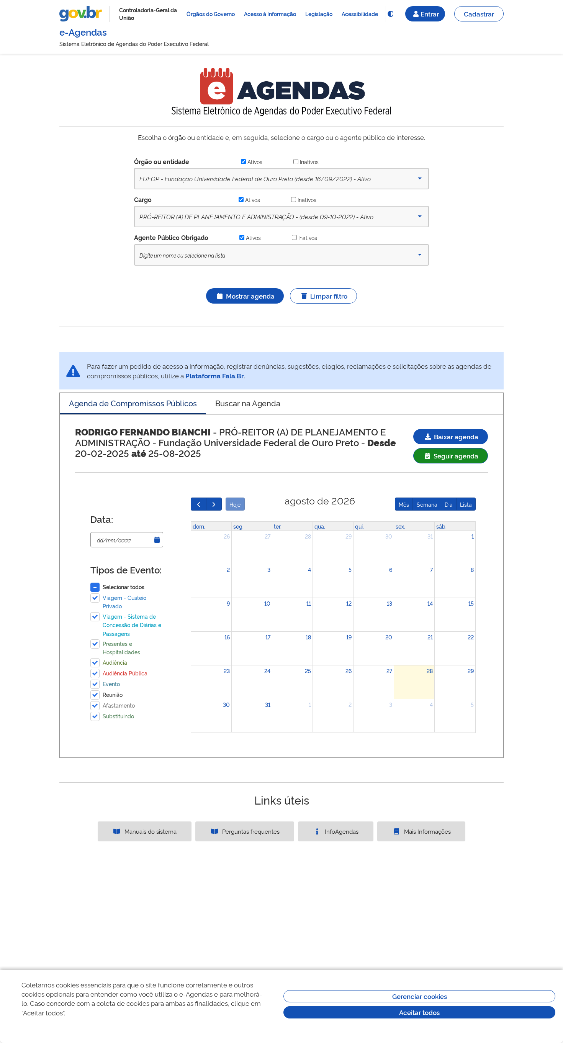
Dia (449, 504)
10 (267, 603)
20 (388, 637)
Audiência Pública (125, 673)
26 (227, 536)
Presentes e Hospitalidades (121, 647)
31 (430, 536)
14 (430, 603)
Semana (427, 504)
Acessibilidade (360, 13)
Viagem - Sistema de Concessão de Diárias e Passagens (132, 625)
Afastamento (119, 705)
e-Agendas (83, 31)
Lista (466, 504)
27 (267, 536)
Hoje (235, 504)
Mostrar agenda (250, 295)
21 (430, 637)
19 (349, 637)
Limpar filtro (328, 295)
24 (267, 670)
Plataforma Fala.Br (214, 375)
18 (308, 637)
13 (389, 603)
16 (227, 637)
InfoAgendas (340, 831)
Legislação (318, 13)
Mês (404, 504)
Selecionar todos (123, 586)
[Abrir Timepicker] (157, 540)
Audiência (115, 662)
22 (471, 637)
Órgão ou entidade (161, 161)
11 (308, 603)
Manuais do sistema (150, 831)
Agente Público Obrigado (171, 237)
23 (227, 670)
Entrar (430, 13)
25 (308, 670)
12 (349, 603)
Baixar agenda (455, 436)
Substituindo (118, 715)
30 (388, 536)
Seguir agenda (455, 455)
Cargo (143, 199)
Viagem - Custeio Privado (124, 601)
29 (348, 536)
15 (471, 603)
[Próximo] (214, 504)
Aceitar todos (419, 1012)
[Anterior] (198, 504)
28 (308, 536)
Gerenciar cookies (419, 996)
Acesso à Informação (270, 13)
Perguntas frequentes (250, 831)
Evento (111, 683)
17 (267, 637)
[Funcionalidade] (390, 14)
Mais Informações (427, 831)
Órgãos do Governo (211, 13)
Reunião (113, 694)
